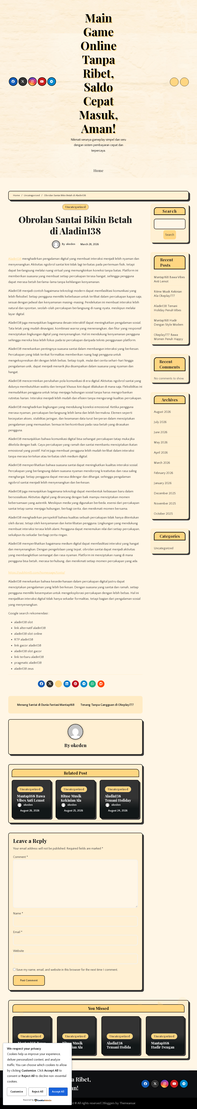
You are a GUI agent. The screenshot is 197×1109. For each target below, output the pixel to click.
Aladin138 (14, 258)
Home (98, 170)
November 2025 (165, 503)
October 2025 (163, 513)
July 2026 (160, 422)
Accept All (58, 1091)
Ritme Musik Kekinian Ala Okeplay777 (71, 800)
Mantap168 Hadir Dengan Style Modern (162, 1047)
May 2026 (161, 442)
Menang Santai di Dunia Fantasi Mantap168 (45, 705)
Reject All (37, 1091)
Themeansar (127, 1103)
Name (18, 913)
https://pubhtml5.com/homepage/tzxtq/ (36, 572)
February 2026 (163, 473)
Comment (20, 857)
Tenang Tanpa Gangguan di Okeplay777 (107, 705)
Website (18, 951)
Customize (16, 1091)
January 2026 (162, 483)
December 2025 (165, 493)
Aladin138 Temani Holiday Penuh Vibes (118, 800)
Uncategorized (75, 207)
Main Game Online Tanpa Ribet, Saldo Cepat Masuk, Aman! (98, 73)
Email (17, 932)
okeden (70, 244)
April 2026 (161, 452)
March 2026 (162, 463)
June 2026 (160, 432)
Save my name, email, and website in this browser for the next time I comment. (67, 969)
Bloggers (109, 1103)
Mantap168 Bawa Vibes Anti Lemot (31, 798)
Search (170, 211)
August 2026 (162, 412)
